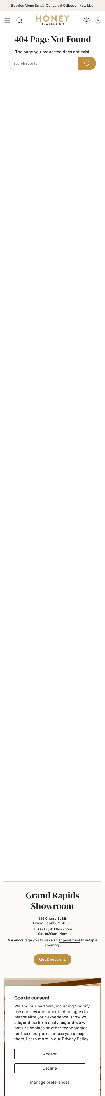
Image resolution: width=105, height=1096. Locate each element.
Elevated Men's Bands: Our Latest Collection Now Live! (52, 5)
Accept (50, 1053)
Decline (50, 1068)
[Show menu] (7, 20)
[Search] (87, 63)
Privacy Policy (75, 1038)
